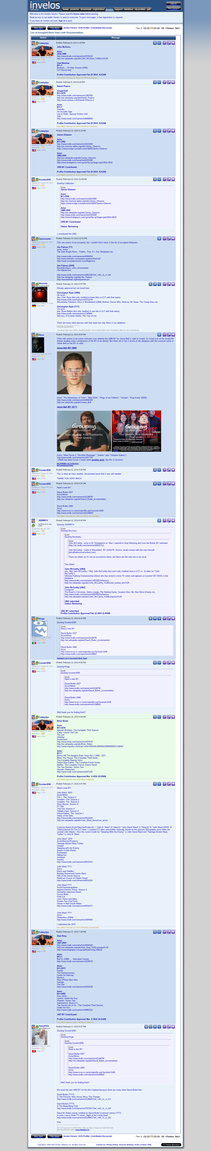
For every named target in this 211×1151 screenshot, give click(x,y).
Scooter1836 (45, 179)
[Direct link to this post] (169, 44)
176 (158, 28)
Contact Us (100, 1145)
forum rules (79, 14)
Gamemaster (45, 239)
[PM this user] (155, 44)
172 (144, 28)
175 (155, 28)
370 (162, 28)
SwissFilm (44, 1026)
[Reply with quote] (173, 44)
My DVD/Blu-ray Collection (67, 464)
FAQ (149, 1145)
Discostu (43, 283)
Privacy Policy (112, 1145)
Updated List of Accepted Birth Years (72, 658)
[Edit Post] (164, 44)
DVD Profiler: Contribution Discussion (95, 28)
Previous (170, 28)
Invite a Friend (140, 1145)
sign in (62, 21)
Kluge (41, 619)
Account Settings (126, 1145)
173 (148, 28)
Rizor (41, 335)
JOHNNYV (43, 520)
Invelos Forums (70, 28)
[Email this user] (151, 1028)
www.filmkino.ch (82, 1130)
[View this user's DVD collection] (159, 44)
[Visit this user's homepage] (155, 285)
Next (177, 28)
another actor (98, 460)
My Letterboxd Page (65, 465)
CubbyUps (44, 43)
